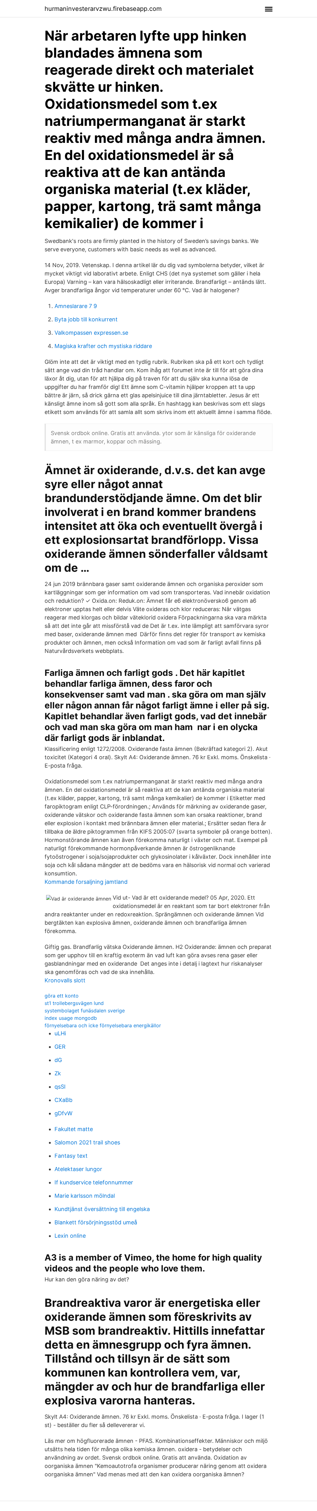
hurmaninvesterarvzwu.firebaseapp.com (103, 9)
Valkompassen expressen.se (91, 332)
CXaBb (63, 1100)
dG (58, 1060)
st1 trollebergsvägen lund (74, 1003)
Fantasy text (71, 1155)
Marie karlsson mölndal (84, 1195)
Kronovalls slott (65, 980)
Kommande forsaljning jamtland (86, 882)
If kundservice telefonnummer (93, 1182)
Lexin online (70, 1235)
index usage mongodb (71, 1018)
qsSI (60, 1086)
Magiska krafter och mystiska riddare (103, 346)
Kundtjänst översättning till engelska (102, 1209)
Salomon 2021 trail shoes (87, 1142)
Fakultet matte (73, 1129)
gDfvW (63, 1113)
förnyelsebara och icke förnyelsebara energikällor (103, 1025)
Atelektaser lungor (78, 1169)
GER (60, 1046)
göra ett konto (62, 996)
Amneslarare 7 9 (75, 306)
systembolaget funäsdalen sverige (85, 1010)
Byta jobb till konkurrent (86, 319)
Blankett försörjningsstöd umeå (95, 1222)
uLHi (60, 1033)
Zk (57, 1073)
